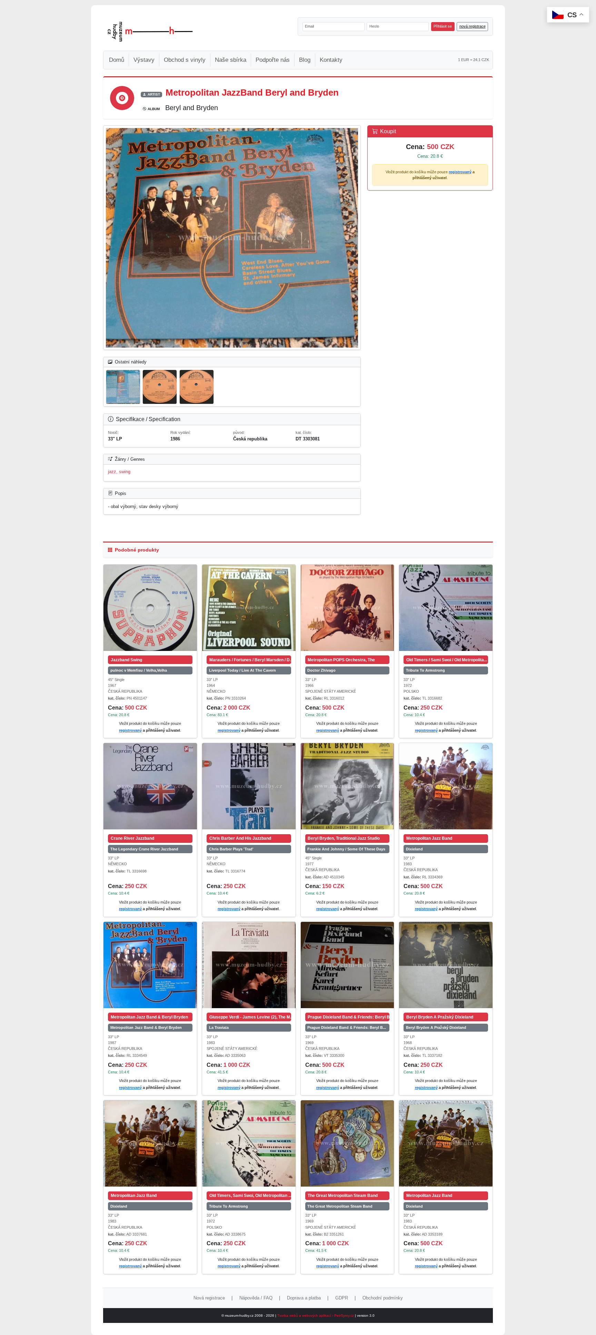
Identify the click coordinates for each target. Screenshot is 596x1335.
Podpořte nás (273, 60)
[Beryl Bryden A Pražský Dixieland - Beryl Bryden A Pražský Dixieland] (446, 965)
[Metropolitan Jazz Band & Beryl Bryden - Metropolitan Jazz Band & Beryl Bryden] (150, 965)
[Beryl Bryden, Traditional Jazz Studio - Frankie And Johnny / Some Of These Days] (347, 786)
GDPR (341, 1297)
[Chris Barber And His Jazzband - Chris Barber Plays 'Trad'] (249, 786)
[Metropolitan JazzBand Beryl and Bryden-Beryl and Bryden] (232, 238)
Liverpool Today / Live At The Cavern (242, 670)
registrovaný (460, 172)
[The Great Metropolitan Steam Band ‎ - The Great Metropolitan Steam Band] (347, 1143)
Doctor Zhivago (321, 670)
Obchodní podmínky (382, 1297)
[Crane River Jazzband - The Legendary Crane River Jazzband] (150, 786)
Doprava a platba (304, 1297)
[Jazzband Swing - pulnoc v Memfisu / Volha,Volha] (150, 608)
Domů (116, 60)
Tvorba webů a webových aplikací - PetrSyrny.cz (316, 1315)
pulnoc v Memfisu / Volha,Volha (138, 670)
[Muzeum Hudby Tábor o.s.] (150, 32)
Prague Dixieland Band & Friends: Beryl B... (346, 1027)
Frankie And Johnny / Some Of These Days (346, 849)
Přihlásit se (443, 26)
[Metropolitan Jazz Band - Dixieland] (446, 786)
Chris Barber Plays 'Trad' (231, 849)
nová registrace (472, 26)
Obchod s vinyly (185, 60)
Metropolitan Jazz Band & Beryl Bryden (146, 1027)
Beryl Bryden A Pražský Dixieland (436, 1027)
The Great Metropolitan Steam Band (339, 1206)
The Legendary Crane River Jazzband (144, 849)
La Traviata (219, 1027)
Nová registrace (209, 1297)
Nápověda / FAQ (255, 1297)
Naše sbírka (230, 60)
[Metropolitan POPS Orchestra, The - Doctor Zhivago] (347, 608)
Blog (304, 60)
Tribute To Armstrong (425, 670)
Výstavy (144, 60)
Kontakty (331, 60)
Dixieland (414, 849)
